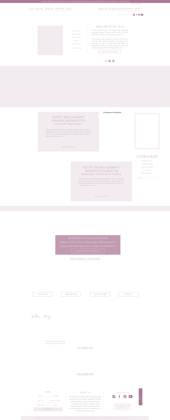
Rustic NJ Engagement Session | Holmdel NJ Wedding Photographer (101, 171)
